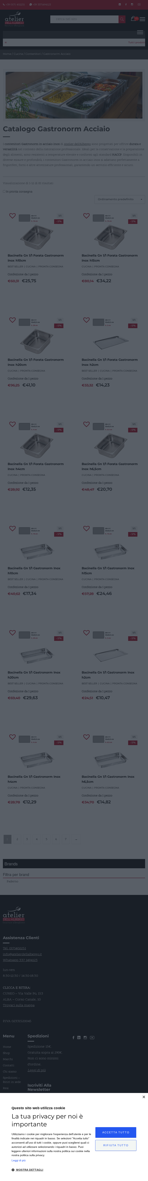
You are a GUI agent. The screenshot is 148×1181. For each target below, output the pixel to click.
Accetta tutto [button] (116, 1132)
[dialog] (74, 1137)
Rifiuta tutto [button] (116, 1145)
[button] (52, 1170)
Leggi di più (19, 1160)
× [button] (143, 1097)
